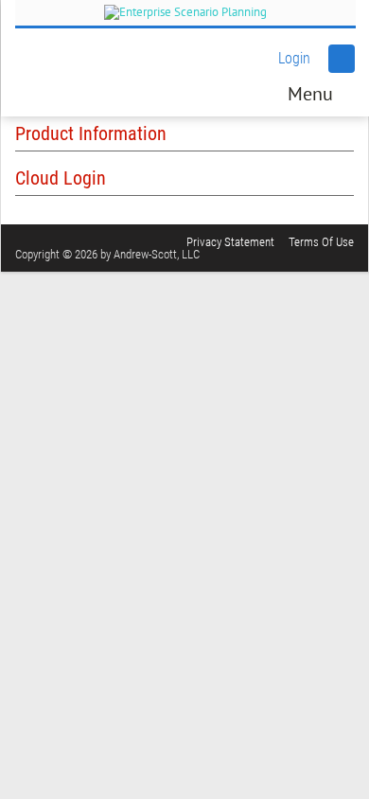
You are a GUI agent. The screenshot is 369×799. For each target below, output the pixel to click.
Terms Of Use (321, 242)
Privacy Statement (230, 242)
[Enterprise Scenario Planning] (185, 13)
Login (294, 58)
